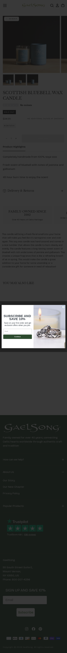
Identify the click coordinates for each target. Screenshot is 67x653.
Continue (17, 336)
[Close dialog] (63, 307)
